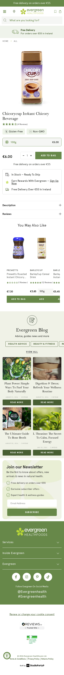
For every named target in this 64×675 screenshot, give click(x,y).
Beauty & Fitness (44, 344)
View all (32, 352)
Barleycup (36, 270)
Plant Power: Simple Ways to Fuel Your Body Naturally (16, 387)
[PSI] (32, 643)
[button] (32, 124)
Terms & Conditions (18, 659)
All (15, 41)
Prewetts (12, 270)
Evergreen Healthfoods (33, 656)
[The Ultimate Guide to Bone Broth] (17, 418)
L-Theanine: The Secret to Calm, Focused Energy (47, 438)
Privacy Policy (33, 659)
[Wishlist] (55, 11)
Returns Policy (47, 659)
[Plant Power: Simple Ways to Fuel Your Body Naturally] (17, 368)
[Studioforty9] (32, 666)
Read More (16, 403)
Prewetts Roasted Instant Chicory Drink (17, 276)
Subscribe (32, 512)
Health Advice (17, 344)
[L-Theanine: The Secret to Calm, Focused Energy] (47, 418)
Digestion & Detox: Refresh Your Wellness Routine (47, 387)
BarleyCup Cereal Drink (39, 276)
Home (5, 41)
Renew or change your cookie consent (32, 614)
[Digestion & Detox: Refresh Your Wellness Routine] (47, 368)
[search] (5, 20)
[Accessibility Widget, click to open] (7, 655)
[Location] (13, 11)
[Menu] (4, 11)
